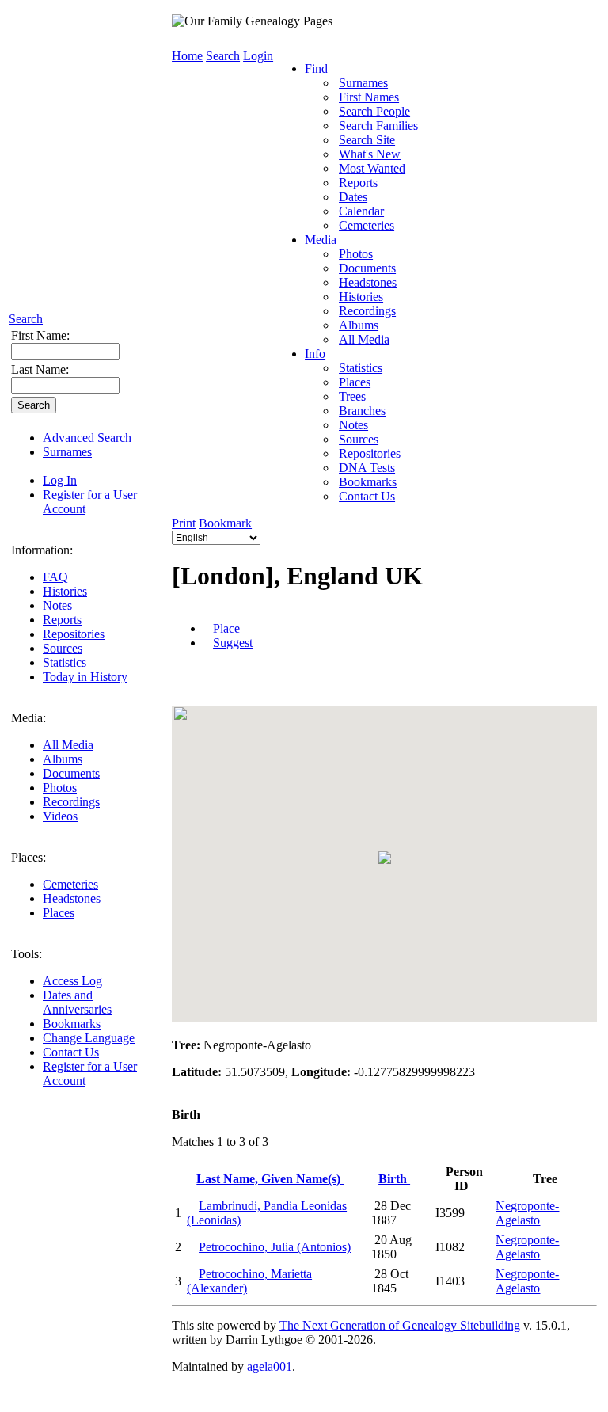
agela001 (269, 1366)
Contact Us (71, 1052)
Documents (71, 773)
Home (187, 56)
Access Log (72, 981)
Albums (62, 759)
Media (320, 239)
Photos (60, 787)
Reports (62, 619)
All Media (68, 745)
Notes (57, 605)
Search (26, 318)
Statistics (64, 662)
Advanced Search (87, 437)
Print (184, 523)
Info (315, 353)
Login (258, 56)
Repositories (73, 634)
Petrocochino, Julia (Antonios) (275, 1247)
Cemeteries (70, 884)
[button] (384, 857)
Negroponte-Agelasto (527, 1213)
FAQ (55, 577)
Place (226, 628)
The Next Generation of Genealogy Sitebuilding (399, 1325)
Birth (394, 1179)
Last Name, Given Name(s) (270, 1179)
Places (58, 912)
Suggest (233, 642)
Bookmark (225, 523)
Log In (60, 480)
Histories (65, 591)
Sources (62, 648)
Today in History (85, 676)
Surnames (67, 452)
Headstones (72, 898)
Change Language (89, 1038)
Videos (60, 816)
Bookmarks (72, 1023)
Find (316, 68)
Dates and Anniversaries (77, 1002)
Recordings (71, 802)
